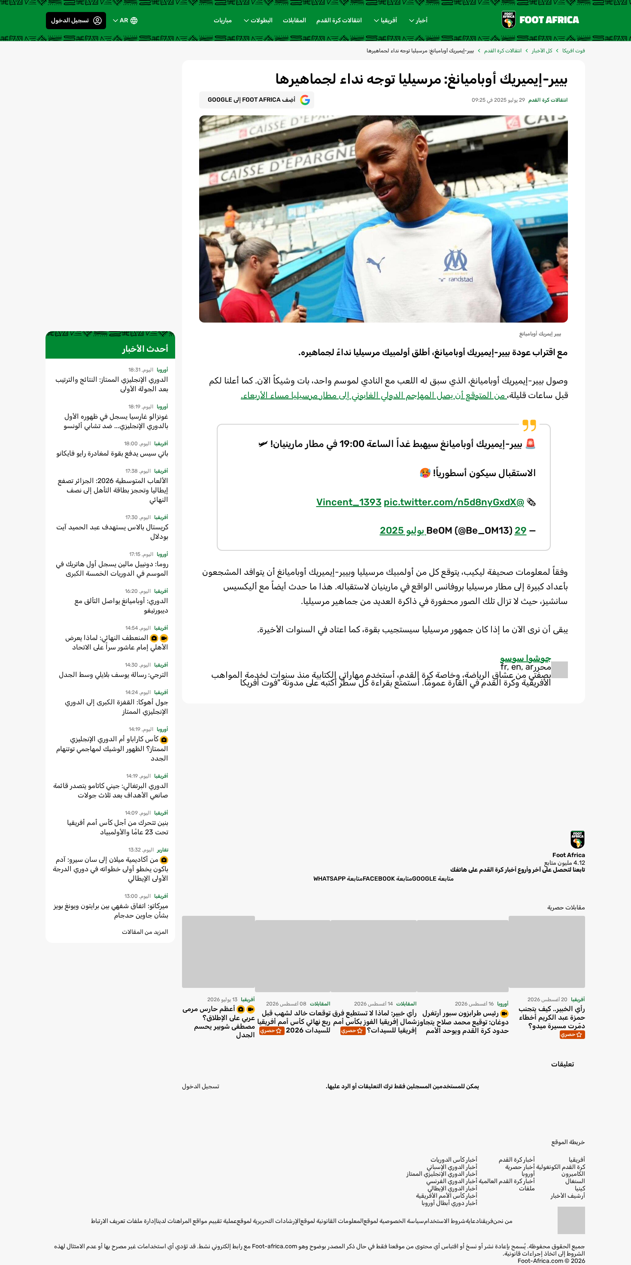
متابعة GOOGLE (433, 878)
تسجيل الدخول (70, 20)
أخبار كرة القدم (517, 1159)
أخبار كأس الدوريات (454, 1159)
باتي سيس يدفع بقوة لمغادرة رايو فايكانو (112, 453)
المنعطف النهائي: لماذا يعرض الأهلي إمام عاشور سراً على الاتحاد (116, 642)
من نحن (503, 1221)
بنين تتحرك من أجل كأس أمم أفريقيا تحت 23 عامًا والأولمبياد (117, 827)
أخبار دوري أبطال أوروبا (449, 1203)
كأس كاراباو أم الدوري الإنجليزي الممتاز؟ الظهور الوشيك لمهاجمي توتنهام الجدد (112, 748)
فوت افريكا (573, 51)
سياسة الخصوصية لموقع (394, 1221)
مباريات (223, 20)
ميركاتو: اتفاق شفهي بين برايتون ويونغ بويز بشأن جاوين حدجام (111, 910)
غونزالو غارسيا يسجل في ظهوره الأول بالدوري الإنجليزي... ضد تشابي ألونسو (116, 421)
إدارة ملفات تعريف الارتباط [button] (123, 1221)
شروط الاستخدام (445, 1221)
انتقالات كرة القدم (339, 20)
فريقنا (486, 1221)
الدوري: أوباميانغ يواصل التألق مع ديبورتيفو (121, 605)
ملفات (527, 1188)
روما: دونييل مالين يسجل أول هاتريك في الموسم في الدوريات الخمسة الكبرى (112, 568)
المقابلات (294, 20)
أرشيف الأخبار (568, 1196)
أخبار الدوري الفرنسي (451, 1181)
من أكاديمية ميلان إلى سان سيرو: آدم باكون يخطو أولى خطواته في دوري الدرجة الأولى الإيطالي (110, 868)
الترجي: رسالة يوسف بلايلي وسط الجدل (113, 674)
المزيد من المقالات (145, 932)
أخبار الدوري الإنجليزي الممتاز (442, 1174)
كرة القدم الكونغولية (560, 1167)
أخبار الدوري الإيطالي (452, 1188)
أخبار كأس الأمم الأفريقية (446, 1196)
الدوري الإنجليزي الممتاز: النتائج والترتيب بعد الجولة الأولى (111, 384)
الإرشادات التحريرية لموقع (268, 1221)
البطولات (262, 20)
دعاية (472, 1221)
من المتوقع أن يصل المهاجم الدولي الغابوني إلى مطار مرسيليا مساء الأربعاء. (374, 395)
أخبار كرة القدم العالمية (507, 1181)
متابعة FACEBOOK (387, 878)
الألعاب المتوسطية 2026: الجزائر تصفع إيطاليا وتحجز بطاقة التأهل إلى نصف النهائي (113, 490)
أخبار (422, 20)
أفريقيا (389, 20)
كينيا (580, 1188)
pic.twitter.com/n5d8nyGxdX (450, 502)
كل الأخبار (542, 51)
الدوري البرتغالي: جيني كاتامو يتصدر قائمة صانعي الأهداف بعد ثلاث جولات (110, 790)
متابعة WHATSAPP (338, 878)
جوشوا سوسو (525, 658)
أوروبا (528, 1174)
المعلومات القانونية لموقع (332, 1221)
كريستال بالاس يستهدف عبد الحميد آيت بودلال (112, 531)
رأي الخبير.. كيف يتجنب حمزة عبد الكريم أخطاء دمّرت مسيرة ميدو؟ (552, 1017)
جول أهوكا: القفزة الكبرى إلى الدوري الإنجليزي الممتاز (116, 707)
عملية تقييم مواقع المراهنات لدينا (196, 1221)
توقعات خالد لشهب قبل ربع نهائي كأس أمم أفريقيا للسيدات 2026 (294, 1021)
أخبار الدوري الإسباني (452, 1167)
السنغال (575, 1181)
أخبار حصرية (520, 1167)
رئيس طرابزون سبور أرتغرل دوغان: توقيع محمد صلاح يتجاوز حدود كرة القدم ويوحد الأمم (463, 1022)
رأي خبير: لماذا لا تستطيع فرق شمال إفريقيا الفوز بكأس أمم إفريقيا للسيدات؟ (374, 1021)
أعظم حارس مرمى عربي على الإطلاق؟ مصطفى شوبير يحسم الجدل (218, 1022)
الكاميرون (573, 1174)
